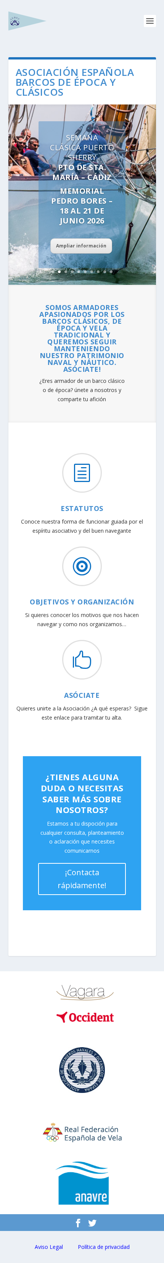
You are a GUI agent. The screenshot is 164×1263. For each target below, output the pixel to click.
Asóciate (82, 695)
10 (111, 271)
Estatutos (82, 508)
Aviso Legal (49, 1246)
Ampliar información (81, 246)
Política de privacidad (104, 1246)
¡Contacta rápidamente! (82, 878)
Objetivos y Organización (82, 601)
